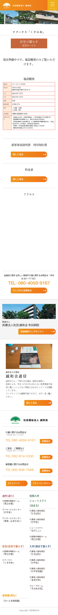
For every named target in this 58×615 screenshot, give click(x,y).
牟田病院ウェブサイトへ (32, 331)
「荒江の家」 (11, 502)
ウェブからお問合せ (22, 290)
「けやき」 (12, 511)
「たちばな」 (37, 512)
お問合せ (46, 441)
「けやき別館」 (37, 570)
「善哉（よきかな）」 (12, 519)
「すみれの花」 (36, 587)
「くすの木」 (8, 561)
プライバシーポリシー (42, 483)
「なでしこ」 (36, 529)
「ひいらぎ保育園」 (11, 601)
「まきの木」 (37, 578)
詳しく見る (18, 154)
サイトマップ (13, 483)
